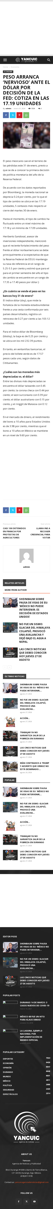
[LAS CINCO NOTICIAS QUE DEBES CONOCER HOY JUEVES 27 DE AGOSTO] (10, 652)
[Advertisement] (26, 28)
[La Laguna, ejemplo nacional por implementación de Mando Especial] (10, 1034)
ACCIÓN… (25, 718)
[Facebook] (6, 115)
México (7, 606)
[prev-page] (5, 667)
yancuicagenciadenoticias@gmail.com (32, 1182)
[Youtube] (34, 1202)
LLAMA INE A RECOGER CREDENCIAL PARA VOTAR (40, 533)
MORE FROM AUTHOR (16, 590)
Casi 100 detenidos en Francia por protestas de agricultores (14, 533)
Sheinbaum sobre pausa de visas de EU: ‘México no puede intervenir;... (34, 687)
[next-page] (9, 667)
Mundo (7, 631)
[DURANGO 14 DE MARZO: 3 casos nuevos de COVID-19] (10, 1006)
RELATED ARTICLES (14, 583)
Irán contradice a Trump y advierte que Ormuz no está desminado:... (34, 766)
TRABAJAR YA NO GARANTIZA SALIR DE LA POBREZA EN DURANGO (32, 735)
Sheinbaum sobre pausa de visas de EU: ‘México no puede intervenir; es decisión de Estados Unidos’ (33, 607)
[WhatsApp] (26, 115)
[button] (5, 60)
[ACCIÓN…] (10, 722)
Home (5, 67)
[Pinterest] (19, 115)
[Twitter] (13, 115)
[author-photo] (26, 563)
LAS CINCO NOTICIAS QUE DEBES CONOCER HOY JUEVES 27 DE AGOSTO (33, 654)
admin (8, 108)
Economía (15, 67)
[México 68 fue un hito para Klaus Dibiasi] (10, 1020)
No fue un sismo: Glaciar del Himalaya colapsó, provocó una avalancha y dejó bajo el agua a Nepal (34, 632)
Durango (8, 656)
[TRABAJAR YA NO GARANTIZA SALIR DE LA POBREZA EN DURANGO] (10, 736)
